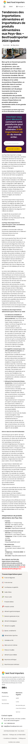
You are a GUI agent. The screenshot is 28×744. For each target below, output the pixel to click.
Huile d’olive (8, 592)
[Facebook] (4, 688)
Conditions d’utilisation (10, 738)
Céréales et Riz (9, 640)
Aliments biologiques (11, 621)
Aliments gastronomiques (12, 611)
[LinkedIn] (2, 688)
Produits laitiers (9, 602)
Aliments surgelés (10, 626)
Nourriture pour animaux (12, 664)
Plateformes (5, 696)
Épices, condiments (10, 631)
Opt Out (18, 712)
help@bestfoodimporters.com (13, 726)
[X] (6, 688)
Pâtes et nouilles (9, 650)
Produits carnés (9, 606)
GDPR (17, 698)
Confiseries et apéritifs (11, 587)
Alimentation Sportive (11, 635)
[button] (4, 7)
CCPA (17, 702)
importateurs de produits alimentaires (14, 508)
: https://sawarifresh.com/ (12, 541)
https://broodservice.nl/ (19, 556)
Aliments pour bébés (11, 655)
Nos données (5, 703)
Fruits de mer (8, 582)
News (17, 45)
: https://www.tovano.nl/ (18, 528)
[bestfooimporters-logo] (14, 2)
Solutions (4, 700)
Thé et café (8, 597)
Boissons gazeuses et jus (12, 616)
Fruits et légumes (10, 578)
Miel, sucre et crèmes (11, 645)
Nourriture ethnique (10, 659)
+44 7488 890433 (9, 723)
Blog (14, 45)
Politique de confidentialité (17, 735)
